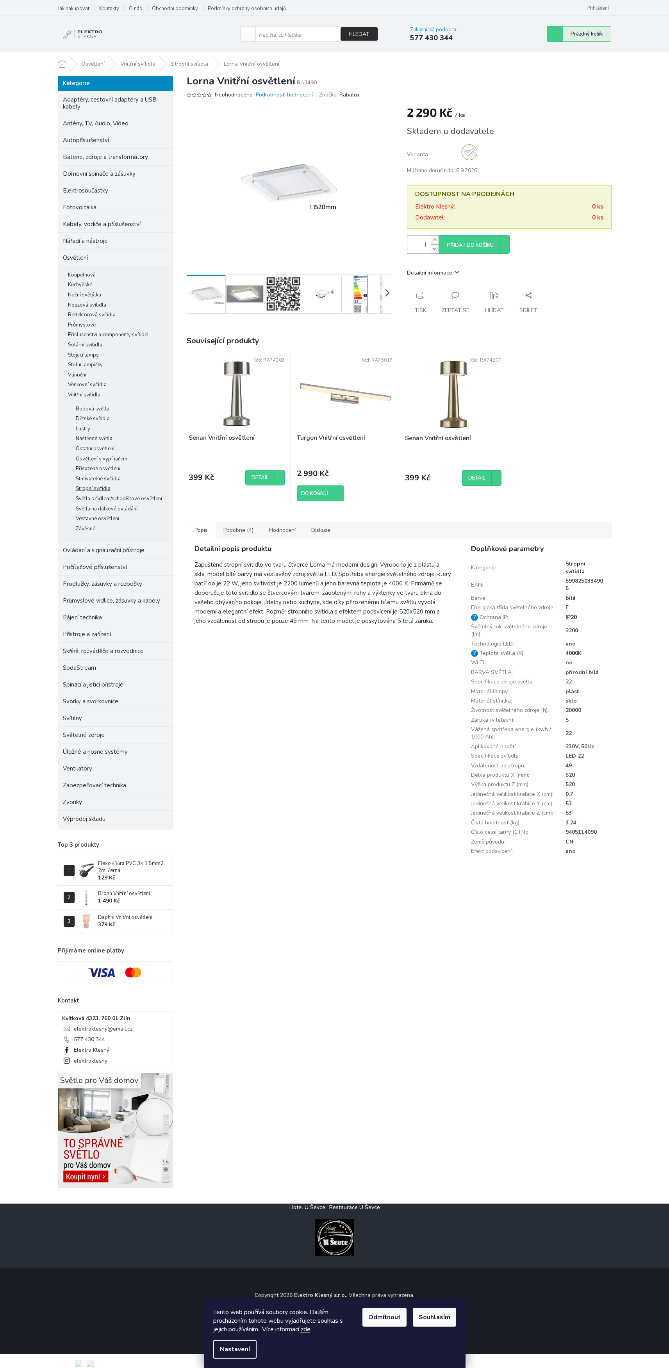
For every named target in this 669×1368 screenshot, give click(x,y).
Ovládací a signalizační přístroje (104, 550)
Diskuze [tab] (320, 530)
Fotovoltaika (79, 207)
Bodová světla (92, 408)
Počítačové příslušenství (95, 567)
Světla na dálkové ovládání (106, 508)
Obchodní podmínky (175, 8)
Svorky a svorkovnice (90, 701)
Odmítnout (384, 1317)
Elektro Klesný (91, 1050)
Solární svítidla (85, 344)
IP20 (571, 617)
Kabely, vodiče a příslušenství (102, 224)
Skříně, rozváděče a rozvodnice (103, 651)
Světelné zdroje (84, 735)
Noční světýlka (84, 294)
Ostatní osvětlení (95, 448)
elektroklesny (90, 1061)
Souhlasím (434, 1317)
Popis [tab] (201, 530)
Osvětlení (75, 258)
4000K (574, 653)
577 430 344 (89, 1039)
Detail (260, 477)
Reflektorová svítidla (92, 314)
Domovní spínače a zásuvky (99, 174)
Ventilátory (77, 768)
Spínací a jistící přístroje (93, 684)
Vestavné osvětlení (97, 518)
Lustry (83, 428)
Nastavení (235, 1349)
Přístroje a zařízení (87, 634)
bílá (571, 598)
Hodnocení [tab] (282, 530)
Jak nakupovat (73, 8)
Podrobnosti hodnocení (284, 94)
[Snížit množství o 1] (435, 248)
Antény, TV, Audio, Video (95, 123)
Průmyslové (82, 324)
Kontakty (109, 8)
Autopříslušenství (86, 140)
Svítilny (72, 718)
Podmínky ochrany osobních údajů (247, 8)
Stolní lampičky (85, 364)
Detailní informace (429, 272)
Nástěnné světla (94, 438)
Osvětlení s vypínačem (101, 458)
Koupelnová (82, 274)
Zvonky (72, 802)
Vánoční (77, 374)
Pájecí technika (82, 617)
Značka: (339, 94)
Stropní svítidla (93, 488)
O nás (135, 8)
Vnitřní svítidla (84, 394)
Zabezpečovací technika (94, 785)
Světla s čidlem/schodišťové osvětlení (119, 498)
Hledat (359, 34)
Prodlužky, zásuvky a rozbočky (102, 584)
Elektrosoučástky (85, 190)
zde (305, 1329)
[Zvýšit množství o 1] (435, 239)
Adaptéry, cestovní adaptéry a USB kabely (110, 103)
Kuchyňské (80, 284)
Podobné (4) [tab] (238, 530)
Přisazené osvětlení (98, 468)
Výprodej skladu (84, 819)
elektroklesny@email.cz (103, 1029)
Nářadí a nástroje (85, 241)
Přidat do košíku (470, 245)
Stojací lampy (83, 354)
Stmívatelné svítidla (98, 478)
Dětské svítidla (93, 418)
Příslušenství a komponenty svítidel (108, 334)
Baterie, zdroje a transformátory (105, 157)
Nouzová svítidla (87, 305)
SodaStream (79, 668)
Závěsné (85, 528)
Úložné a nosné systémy (95, 752)
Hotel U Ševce (307, 1207)
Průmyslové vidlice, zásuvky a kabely (111, 601)
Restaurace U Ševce (354, 1207)
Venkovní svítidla (87, 384)
